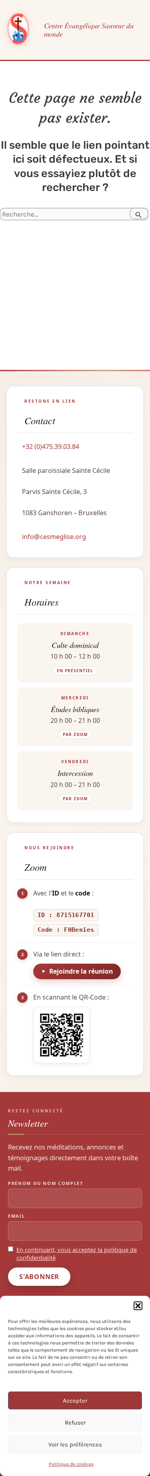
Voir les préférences (75, 1444)
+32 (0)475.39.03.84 (50, 446)
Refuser (75, 1422)
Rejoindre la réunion (81, 971)
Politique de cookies (71, 1464)
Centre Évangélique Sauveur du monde (89, 30)
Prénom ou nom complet (45, 1183)
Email (16, 1216)
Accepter (75, 1400)
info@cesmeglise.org (54, 536)
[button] (138, 1306)
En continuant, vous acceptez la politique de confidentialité (76, 1254)
